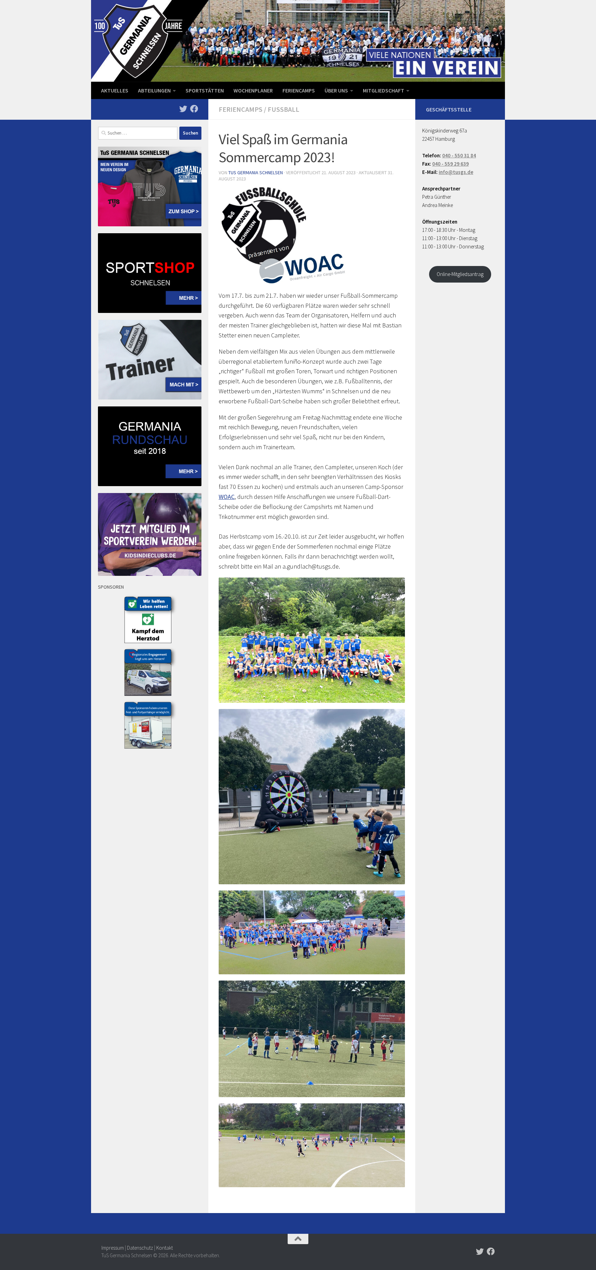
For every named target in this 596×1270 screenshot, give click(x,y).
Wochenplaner (253, 90)
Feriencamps (298, 90)
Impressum (112, 1247)
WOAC (227, 497)
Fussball (283, 109)
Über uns (336, 90)
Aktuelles (114, 90)
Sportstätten (205, 90)
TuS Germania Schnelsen (255, 172)
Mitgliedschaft (383, 90)
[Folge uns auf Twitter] (183, 109)
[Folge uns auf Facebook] (194, 109)
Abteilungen (154, 90)
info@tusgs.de (456, 172)
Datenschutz (140, 1247)
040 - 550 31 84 (459, 155)
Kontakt (164, 1247)
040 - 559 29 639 (450, 163)
